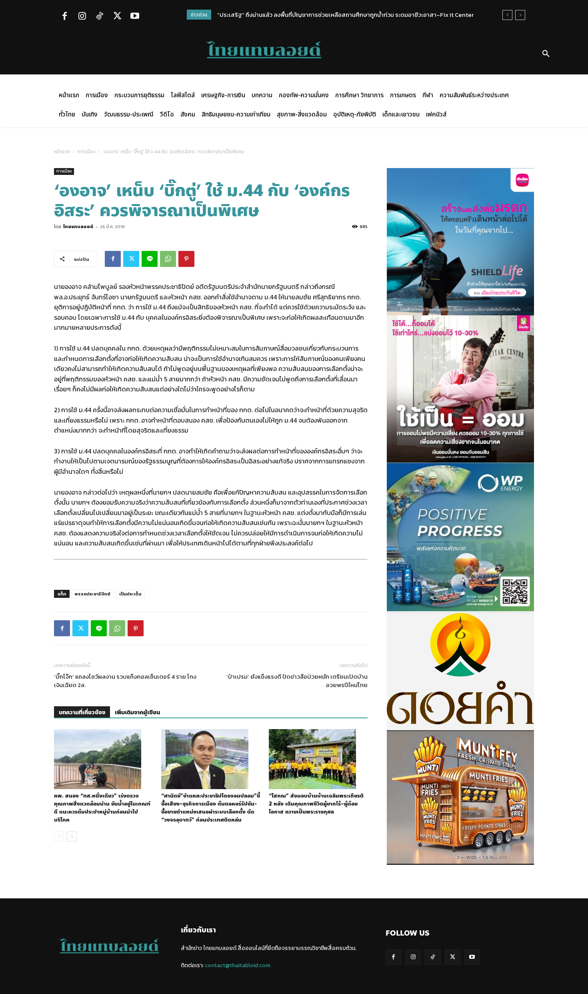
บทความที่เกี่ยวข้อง (82, 712)
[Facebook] (64, 17)
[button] (546, 54)
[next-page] (72, 837)
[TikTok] (99, 17)
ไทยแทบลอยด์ (78, 226)
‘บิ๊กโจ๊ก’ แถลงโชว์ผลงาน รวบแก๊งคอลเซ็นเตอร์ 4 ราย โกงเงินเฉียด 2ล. (125, 680)
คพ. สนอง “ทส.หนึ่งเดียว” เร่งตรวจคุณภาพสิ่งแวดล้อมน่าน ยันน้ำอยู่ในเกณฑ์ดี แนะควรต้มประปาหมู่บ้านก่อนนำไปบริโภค (102, 808)
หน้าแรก (62, 151)
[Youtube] (135, 17)
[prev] (507, 15)
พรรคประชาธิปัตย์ (92, 594)
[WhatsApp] (168, 259)
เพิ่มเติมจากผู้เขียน (137, 712)
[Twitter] (117, 17)
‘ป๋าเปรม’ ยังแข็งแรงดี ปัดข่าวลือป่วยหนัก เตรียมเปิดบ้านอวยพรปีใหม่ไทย (297, 680)
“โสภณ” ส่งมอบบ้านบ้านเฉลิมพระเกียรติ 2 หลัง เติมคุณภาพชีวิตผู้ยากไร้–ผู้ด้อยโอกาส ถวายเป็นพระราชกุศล (316, 804)
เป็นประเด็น (130, 594)
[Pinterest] (186, 259)
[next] (520, 15)
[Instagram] (82, 17)
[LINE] (150, 259)
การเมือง (87, 151)
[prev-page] (59, 837)
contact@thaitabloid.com (237, 965)
